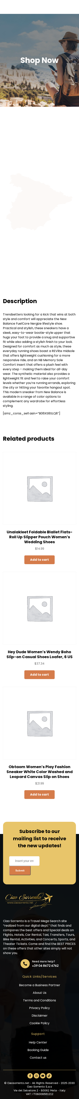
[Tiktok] (49, 1075)
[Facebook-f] (30, 1075)
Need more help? (43, 961)
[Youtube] (42, 1075)
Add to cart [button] (39, 559)
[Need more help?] (25, 963)
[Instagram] (36, 1075)
